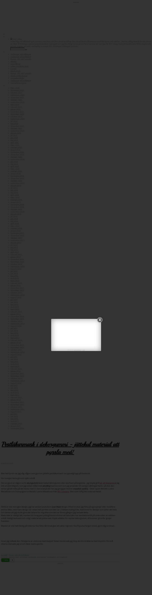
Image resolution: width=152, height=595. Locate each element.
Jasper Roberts (78, 350)
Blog (83, 350)
